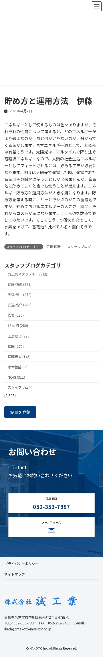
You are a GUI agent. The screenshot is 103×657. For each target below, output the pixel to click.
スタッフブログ (79, 246)
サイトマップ (14, 574)
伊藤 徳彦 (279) (19, 284)
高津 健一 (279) (19, 294)
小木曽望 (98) (18, 366)
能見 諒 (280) (18, 325)
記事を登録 (20, 412)
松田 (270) (16, 346)
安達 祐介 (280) (19, 304)
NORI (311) (16, 377)
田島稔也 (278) (19, 335)
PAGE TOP (95, 631)
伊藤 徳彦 (53, 246)
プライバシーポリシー (21, 563)
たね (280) (16, 315)
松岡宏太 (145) (19, 356)
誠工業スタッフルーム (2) (27, 273)
